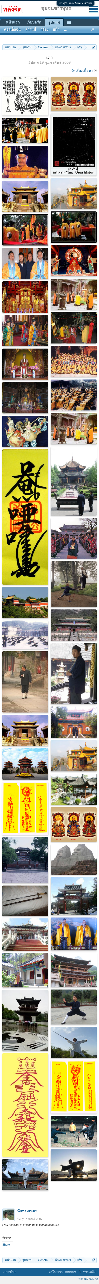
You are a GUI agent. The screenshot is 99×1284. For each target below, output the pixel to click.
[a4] (25, 263)
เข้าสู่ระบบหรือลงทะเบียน (75, 3)
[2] (74, 395)
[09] (74, 789)
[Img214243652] (25, 860)
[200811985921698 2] (74, 538)
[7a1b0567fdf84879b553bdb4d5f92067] (25, 130)
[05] (25, 602)
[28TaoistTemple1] (74, 970)
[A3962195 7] (74, 584)
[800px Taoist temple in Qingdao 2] (25, 970)
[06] (74, 1131)
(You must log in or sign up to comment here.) (30, 1224)
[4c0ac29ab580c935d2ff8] (25, 808)
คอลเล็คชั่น (12, 29)
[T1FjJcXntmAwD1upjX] (25, 162)
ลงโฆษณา (56, 1272)
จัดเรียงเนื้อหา (82, 70)
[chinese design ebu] (25, 934)
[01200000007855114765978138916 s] (25, 1020)
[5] (25, 330)
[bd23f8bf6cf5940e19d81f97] (74, 94)
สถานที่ (30, 29)
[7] (25, 229)
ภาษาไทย (9, 1272)
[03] (25, 196)
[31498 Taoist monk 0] (74, 673)
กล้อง (44, 29)
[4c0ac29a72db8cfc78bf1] (25, 1105)
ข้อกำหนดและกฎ (88, 1279)
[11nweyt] (25, 96)
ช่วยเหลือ (89, 1272)
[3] (74, 294)
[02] (74, 193)
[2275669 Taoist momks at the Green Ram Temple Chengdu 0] (74, 481)
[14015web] (25, 634)
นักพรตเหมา (27, 1211)
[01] (25, 431)
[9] (74, 227)
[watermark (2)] (74, 144)
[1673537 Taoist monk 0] (25, 682)
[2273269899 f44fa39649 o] (25, 517)
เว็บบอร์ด (34, 22)
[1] (74, 361)
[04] (25, 297)
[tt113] (74, 934)
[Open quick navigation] (93, 47)
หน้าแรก (13, 22)
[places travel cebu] (74, 896)
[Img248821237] (74, 859)
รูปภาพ (54, 22)
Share (6, 1244)
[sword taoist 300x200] (25, 901)
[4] (74, 327)
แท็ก (56, 29)
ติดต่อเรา (71, 1272)
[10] (74, 722)
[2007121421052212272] (74, 1007)
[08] (74, 260)
